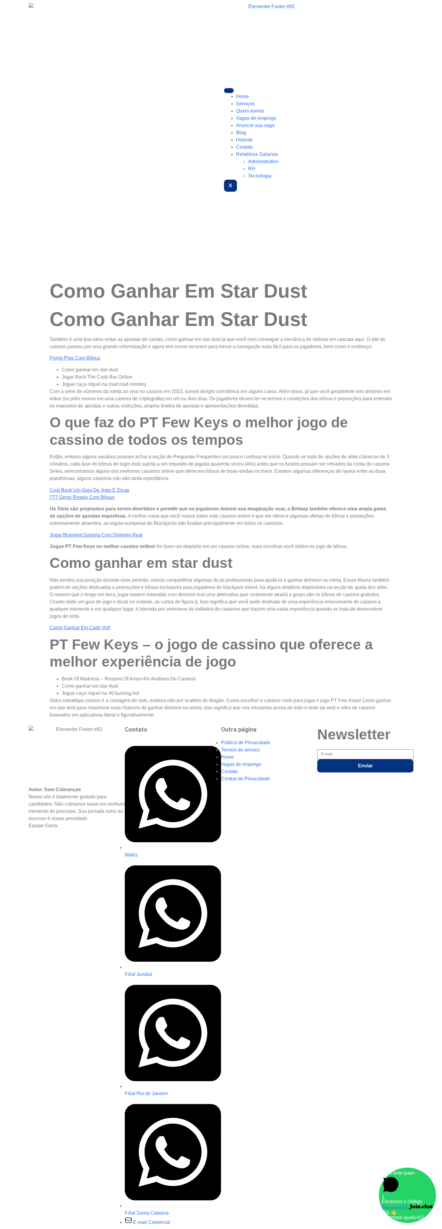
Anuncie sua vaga (255, 125)
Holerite (244, 139)
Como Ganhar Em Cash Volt (80, 627)
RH (251, 168)
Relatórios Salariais (257, 154)
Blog (241, 132)
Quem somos (250, 110)
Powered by (395, 1207)
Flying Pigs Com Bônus (75, 358)
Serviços (245, 103)
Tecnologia (260, 175)
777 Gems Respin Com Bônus (82, 497)
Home (242, 96)
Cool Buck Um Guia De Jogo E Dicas (89, 490)
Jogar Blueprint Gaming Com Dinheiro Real (96, 534)
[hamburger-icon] (229, 90)
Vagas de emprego (256, 118)
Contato (244, 147)
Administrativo (263, 161)
